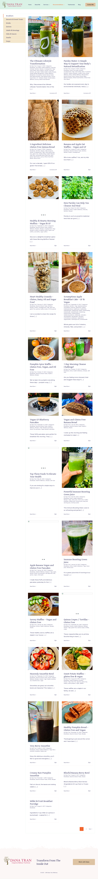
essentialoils (67, 307)
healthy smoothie (51, 679)
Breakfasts (32, 67)
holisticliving (82, 312)
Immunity (53, 67)
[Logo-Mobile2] (12, 2)
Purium (53, 76)
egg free (79, 681)
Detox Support (40, 70)
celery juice (74, 499)
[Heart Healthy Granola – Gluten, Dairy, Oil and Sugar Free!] (43, 272)
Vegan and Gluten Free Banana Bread (75, 421)
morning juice (67, 502)
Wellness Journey (34, 79)
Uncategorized (47, 69)
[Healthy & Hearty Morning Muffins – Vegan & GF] (43, 187)
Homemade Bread (40, 155)
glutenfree (78, 307)
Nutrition (37, 69)
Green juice (81, 499)
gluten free (35, 153)
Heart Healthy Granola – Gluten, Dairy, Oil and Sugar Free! (43, 299)
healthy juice (72, 501)
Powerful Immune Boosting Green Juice (77, 493)
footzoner (73, 307)
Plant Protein (37, 156)
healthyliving (75, 310)
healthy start (43, 751)
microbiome (39, 75)
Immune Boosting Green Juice (75, 561)
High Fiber (32, 155)
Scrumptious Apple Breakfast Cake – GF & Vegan (74, 299)
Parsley (77, 76)
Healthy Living (81, 73)
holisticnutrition (67, 313)
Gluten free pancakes (35, 429)
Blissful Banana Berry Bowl (77, 772)
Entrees (38, 626)
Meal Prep (47, 155)
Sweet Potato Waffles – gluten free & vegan (75, 675)
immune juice (79, 501)
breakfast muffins (43, 230)
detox (83, 71)
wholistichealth (83, 319)
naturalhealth (74, 316)
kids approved (49, 573)
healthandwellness (68, 309)
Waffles (82, 683)
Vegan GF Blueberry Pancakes (39, 421)
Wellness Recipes (68, 77)
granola (38, 309)
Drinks (71, 70)
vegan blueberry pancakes (47, 429)
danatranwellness (82, 306)
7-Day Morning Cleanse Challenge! (75, 365)
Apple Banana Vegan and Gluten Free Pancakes (42, 566)
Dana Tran (34, 66)
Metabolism (33, 75)
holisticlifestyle (74, 312)
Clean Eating (33, 70)
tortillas (87, 627)
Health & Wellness (46, 67)
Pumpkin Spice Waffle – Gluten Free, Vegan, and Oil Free (43, 366)
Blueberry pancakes (48, 427)
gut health (37, 72)
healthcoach (77, 309)
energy (46, 70)
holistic (80, 310)
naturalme (80, 316)
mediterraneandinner (69, 315)
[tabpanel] (60, 423)
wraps (65, 629)
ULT (37, 78)
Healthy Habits (44, 72)
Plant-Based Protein (46, 76)
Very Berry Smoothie (40, 745)
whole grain (40, 574)
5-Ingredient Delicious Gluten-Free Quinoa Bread (42, 145)
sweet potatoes (72, 683)
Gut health (38, 67)
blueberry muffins (34, 230)
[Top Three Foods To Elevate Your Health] (43, 458)
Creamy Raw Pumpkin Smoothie (40, 774)
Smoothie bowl (36, 680)
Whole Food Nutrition (44, 79)
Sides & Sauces (49, 150)
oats (54, 573)
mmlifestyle (77, 315)
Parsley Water (83, 76)
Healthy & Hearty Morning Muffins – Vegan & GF (43, 222)
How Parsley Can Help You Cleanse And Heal (76, 204)
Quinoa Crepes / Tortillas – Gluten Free (76, 621)
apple (54, 571)
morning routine (75, 502)
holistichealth (67, 312)
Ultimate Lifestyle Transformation (47, 78)
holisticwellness (76, 313)
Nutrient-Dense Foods (48, 75)
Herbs (70, 74)
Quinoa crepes (81, 627)
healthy (65, 683)
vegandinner (80, 318)
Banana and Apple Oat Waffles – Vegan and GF (75, 145)
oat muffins (37, 231)
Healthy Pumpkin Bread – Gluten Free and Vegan (76, 728)
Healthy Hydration (73, 73)
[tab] (14, 15)
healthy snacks (44, 309)
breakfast (37, 751)
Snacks (31, 152)
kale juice (85, 501)
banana (32, 573)
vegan (35, 574)
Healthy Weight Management (37, 73)
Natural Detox (85, 74)
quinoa (42, 156)
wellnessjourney (75, 319)
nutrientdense (67, 318)
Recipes (42, 69)
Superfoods (33, 78)
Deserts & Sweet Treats (75, 150)
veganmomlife (67, 319)
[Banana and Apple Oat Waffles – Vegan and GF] (77, 120)
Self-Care (52, 480)
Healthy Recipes (51, 153)
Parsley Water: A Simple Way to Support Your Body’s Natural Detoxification (77, 63)
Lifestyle (32, 69)
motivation (83, 315)
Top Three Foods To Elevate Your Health (43, 475)
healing (83, 307)
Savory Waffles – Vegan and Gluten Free (43, 621)
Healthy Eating (42, 153)
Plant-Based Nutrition (35, 76)
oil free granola (52, 309)
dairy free (52, 307)
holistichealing (86, 310)
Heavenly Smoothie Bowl (42, 673)
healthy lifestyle (52, 72)
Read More (32, 93)
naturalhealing (67, 316)
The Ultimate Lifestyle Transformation (40, 62)
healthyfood (83, 309)
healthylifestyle (67, 310)
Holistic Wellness (49, 73)
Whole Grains (37, 158)
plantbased (74, 318)
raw (31, 680)
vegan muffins (43, 231)
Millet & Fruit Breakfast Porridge (41, 802)
